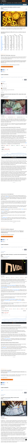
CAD (1, 40)
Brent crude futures (8, 338)
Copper (2, 47)
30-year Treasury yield (15, 289)
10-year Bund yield (7, 300)
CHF (1, 39)
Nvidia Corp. (4, 347)
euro (3, 211)
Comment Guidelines (3, 81)
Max (9, 151)
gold (26, 142)
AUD (1, 41)
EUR (1, 36)
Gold (1, 45)
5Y (8, 151)
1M (4, 151)
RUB (1, 48)
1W (3, 151)
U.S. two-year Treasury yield (11, 285)
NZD (1, 42)
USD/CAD (7, 196)
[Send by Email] (7, 69)
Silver (2, 46)
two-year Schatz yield (12, 299)
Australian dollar (4, 217)
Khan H (3, 83)
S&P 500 (2, 44)
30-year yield (19, 300)
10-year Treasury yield (4, 287)
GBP (1, 37)
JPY (1, 38)
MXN (1, 43)
